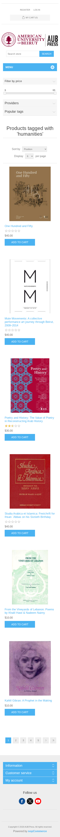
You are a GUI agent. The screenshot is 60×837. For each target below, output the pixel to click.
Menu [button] (9, 67)
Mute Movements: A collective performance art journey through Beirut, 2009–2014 (29, 322)
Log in (37, 10)
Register (25, 10)
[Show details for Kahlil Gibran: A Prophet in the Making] (30, 668)
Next (46, 740)
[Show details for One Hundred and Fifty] (30, 194)
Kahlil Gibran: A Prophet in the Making (28, 700)
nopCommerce (37, 831)
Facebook (22, 801)
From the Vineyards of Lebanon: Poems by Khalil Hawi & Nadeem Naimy (29, 611)
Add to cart (19, 242)
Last (53, 740)
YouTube (38, 801)
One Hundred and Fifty (19, 226)
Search (46, 53)
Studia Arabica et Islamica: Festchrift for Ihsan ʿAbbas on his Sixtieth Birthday (30, 515)
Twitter (30, 801)
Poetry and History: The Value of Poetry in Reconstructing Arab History (29, 419)
